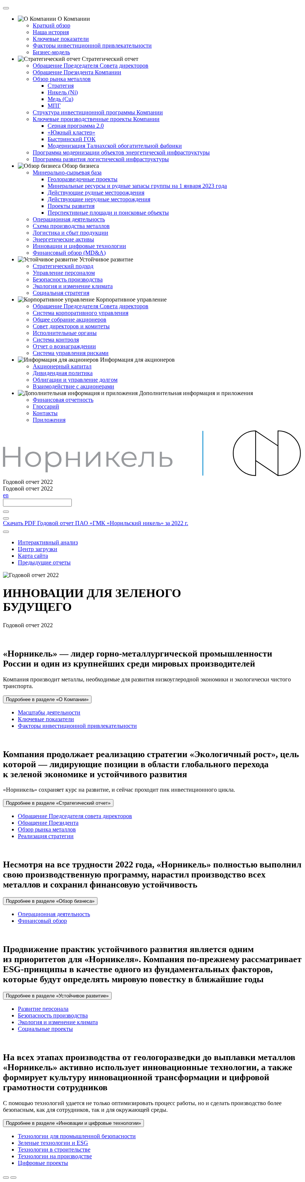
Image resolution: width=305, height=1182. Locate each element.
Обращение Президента (48, 823)
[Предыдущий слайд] (6, 1177)
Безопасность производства (53, 1015)
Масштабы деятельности (49, 712)
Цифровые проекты (43, 1163)
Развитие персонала (43, 1009)
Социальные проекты (45, 1029)
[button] (47, 699)
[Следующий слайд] (13, 1177)
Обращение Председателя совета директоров (75, 816)
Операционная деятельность (54, 914)
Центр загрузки (37, 549)
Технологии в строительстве (54, 1149)
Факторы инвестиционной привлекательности (77, 726)
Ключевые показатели (46, 719)
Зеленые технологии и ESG (53, 1143)
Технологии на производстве (55, 1156)
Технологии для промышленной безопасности (77, 1136)
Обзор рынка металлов (47, 829)
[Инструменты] (6, 532)
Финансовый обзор (42, 921)
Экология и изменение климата (58, 1022)
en (6, 495)
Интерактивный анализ (48, 542)
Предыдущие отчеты (44, 562)
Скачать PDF (95, 523)
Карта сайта (33, 556)
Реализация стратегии (46, 836)
